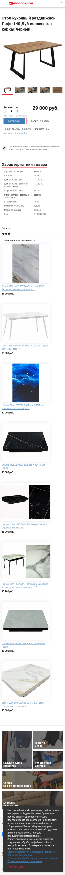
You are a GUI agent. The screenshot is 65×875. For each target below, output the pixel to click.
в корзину (14, 120)
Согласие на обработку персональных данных (33, 858)
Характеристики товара (24, 164)
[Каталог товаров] (5, 4)
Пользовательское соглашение (25, 861)
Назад (4, 10)
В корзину (7, 298)
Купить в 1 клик (40, 120)
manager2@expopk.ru (16, 133)
